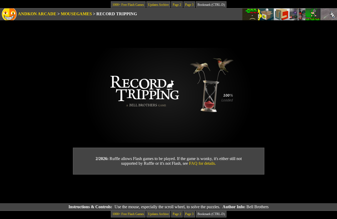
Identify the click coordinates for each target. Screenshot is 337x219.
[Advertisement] (168, 189)
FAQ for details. (202, 163)
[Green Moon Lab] (313, 14)
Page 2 (177, 5)
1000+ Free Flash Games (128, 5)
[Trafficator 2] (297, 14)
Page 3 (189, 5)
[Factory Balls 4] (266, 14)
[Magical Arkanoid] (250, 14)
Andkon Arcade (37, 14)
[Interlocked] (282, 14)
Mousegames (76, 14)
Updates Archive (158, 5)
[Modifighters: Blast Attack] (329, 14)
